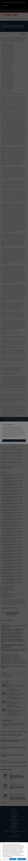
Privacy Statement (8, 856)
